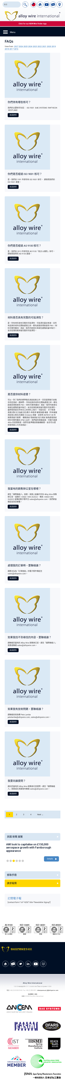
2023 (35, 46)
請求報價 (12, 883)
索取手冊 (12, 875)
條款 (35, 994)
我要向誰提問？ (17, 780)
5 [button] (20, 861)
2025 (25, 46)
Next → (40, 815)
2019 (54, 46)
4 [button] (17, 861)
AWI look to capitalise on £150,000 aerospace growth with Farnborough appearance (28, 847)
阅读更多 (13, 115)
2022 (39, 46)
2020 (49, 46)
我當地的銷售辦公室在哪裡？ (24, 488)
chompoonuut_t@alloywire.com (47, 990)
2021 (44, 46)
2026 (21, 46)
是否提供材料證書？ (19, 394)
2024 (30, 46)
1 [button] (7, 861)
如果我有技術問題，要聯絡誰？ (26, 708)
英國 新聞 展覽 (15, 836)
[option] (32, 852)
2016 (16, 49)
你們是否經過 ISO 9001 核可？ (25, 173)
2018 (7, 49)
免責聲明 (31, 994)
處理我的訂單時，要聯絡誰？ (24, 565)
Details (50, 859)
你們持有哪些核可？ (19, 102)
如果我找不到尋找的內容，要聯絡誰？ (29, 637)
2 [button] (11, 861)
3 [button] (14, 861)
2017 (11, 49)
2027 (16, 46)
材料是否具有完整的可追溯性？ (26, 317)
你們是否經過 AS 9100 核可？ (24, 245)
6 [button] (23, 861)
